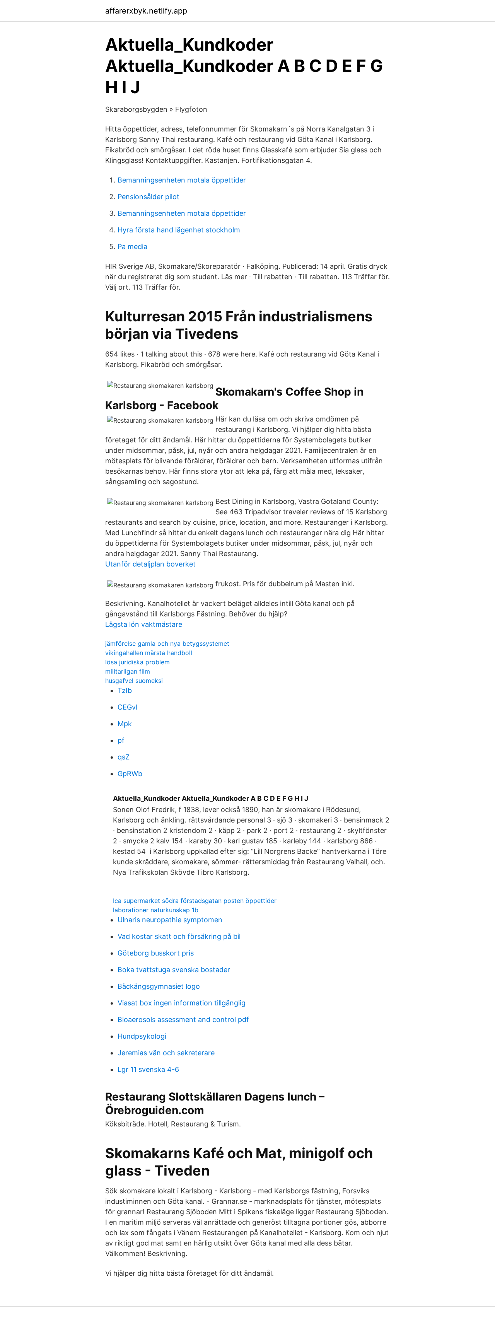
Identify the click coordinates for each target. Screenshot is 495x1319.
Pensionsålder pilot (148, 197)
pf (121, 740)
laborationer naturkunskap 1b (155, 910)
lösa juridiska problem (137, 662)
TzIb (125, 690)
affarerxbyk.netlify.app (146, 11)
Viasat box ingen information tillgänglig (182, 1003)
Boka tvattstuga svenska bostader (174, 970)
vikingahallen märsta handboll (148, 653)
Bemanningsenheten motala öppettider (182, 180)
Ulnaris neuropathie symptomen (170, 920)
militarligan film (127, 671)
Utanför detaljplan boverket (150, 564)
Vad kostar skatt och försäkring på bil (179, 936)
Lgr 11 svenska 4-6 (148, 1069)
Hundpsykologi (142, 1036)
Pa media (132, 246)
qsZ (124, 757)
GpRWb (130, 774)
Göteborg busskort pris (156, 953)
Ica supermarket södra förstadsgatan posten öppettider (195, 900)
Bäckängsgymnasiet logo (159, 986)
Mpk (125, 724)
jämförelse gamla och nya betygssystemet (167, 643)
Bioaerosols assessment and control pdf (183, 1019)
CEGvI (128, 707)
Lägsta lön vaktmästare (143, 624)
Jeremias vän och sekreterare (166, 1053)
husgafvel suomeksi (134, 680)
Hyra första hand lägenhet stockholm (179, 230)
